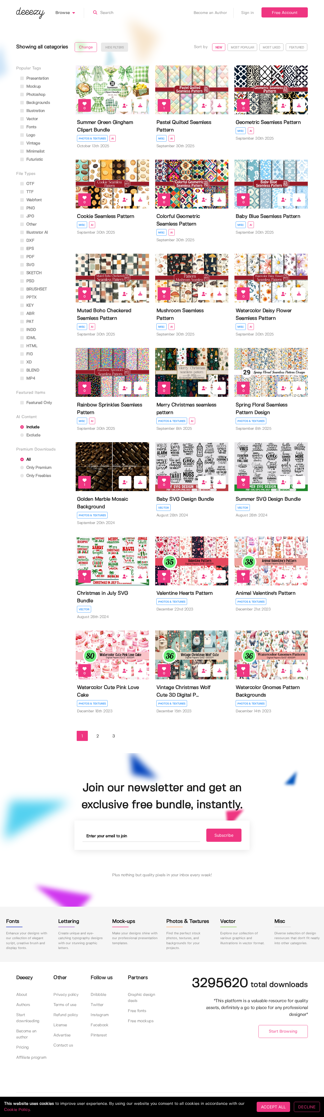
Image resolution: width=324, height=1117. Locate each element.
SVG (29, 265)
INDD (30, 330)
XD (28, 362)
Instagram (100, 1015)
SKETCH (33, 273)
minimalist (35, 151)
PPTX (31, 297)
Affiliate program (31, 1057)
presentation (37, 78)
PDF (29, 257)
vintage (32, 143)
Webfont (33, 200)
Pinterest (99, 1035)
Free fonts (137, 1011)
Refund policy (65, 1015)
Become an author (26, 1034)
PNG (30, 208)
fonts (30, 127)
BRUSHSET (36, 289)
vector (31, 119)
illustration (35, 111)
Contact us (63, 1045)
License (60, 1025)
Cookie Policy (17, 1110)
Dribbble (98, 995)
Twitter (97, 1005)
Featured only (38, 403)
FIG (29, 354)
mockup (33, 86)
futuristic (34, 159)
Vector (163, 508)
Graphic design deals (141, 998)
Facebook (99, 1025)
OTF (29, 184)
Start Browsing (283, 1031)
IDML (30, 338)
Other (30, 224)
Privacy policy (65, 995)
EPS (29, 249)
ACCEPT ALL (273, 1106)
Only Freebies (38, 476)
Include (32, 427)
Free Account (284, 13)
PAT (29, 322)
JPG (29, 216)
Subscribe (223, 835)
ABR (29, 313)
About (21, 995)
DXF (29, 241)
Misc (161, 138)
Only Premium (38, 468)
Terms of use (64, 1005)
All (28, 459)
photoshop (35, 95)
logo (30, 135)
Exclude (32, 435)
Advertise (62, 1035)
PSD (29, 281)
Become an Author (210, 13)
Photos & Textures (92, 138)
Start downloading (27, 1018)
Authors (23, 1005)
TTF (29, 192)
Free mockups (140, 1021)
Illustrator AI (36, 232)
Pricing (22, 1047)
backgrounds (37, 103)
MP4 (30, 378)
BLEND (32, 370)
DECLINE (307, 1106)
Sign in (247, 13)
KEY (29, 305)
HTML (31, 346)
